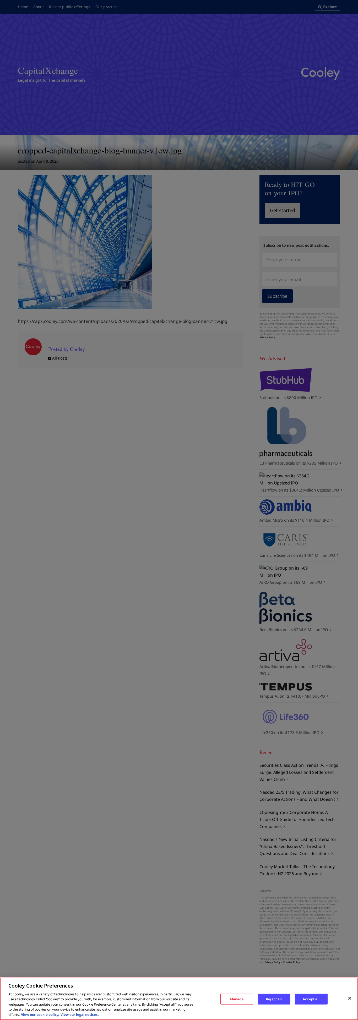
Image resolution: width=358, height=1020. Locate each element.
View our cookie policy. (40, 1014)
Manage (237, 998)
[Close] (349, 998)
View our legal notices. (80, 1014)
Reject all (274, 998)
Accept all (311, 998)
